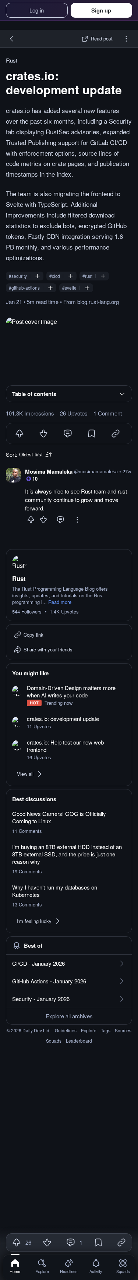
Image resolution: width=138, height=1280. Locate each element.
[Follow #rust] (103, 276)
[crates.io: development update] (69, 722)
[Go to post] (69, 348)
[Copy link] (121, 1242)
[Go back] (12, 39)
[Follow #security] (37, 276)
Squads (53, 1040)
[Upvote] (19, 433)
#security (18, 276)
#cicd (54, 276)
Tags (105, 1030)
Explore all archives (69, 1016)
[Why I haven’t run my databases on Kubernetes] (69, 895)
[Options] (126, 39)
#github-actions (24, 288)
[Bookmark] (91, 433)
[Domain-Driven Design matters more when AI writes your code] (69, 695)
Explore (88, 1030)
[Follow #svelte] (87, 287)
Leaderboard (79, 1040)
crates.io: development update (64, 82)
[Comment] (67, 433)
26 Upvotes (74, 413)
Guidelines (66, 1030)
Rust (11, 60)
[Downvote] (43, 433)
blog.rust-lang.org (98, 301)
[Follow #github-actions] (50, 287)
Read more (59, 602)
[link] (15, 1266)
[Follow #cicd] (70, 276)
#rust (87, 276)
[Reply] (60, 520)
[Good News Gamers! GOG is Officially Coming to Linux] (69, 822)
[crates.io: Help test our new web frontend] (69, 749)
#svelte (69, 288)
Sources (123, 1030)
